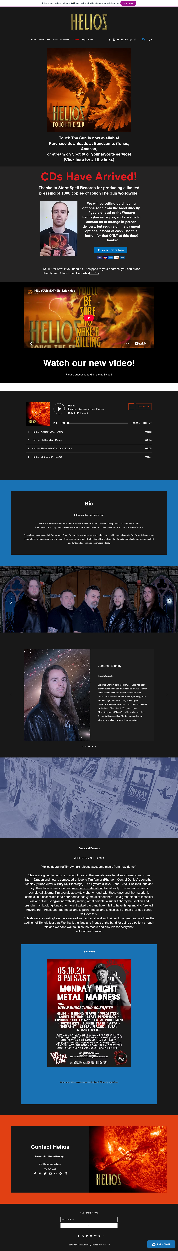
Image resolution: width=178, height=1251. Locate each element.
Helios (33, 875)
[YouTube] (122, 39)
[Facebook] (109, 39)
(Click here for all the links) (89, 159)
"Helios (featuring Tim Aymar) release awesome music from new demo (88, 866)
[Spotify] (130, 39)
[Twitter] (118, 39)
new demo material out (87, 888)
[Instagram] (114, 39)
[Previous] (11, 695)
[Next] (166, 695)
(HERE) (93, 273)
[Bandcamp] (126, 39)
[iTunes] (134, 39)
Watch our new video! (89, 362)
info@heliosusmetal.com (50, 1164)
